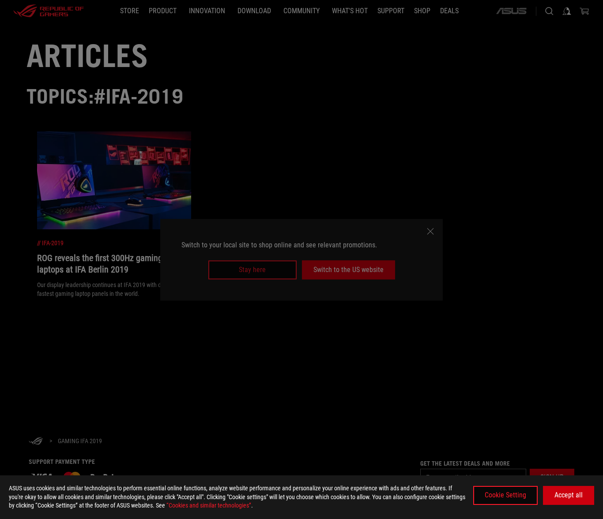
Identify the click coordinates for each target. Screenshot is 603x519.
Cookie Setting (505, 495)
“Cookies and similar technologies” (208, 505)
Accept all (568, 495)
